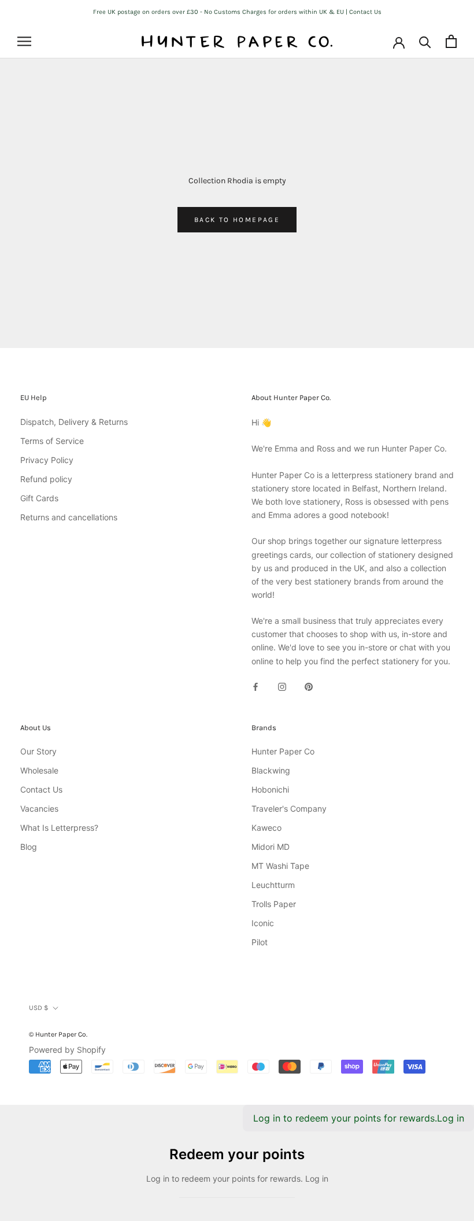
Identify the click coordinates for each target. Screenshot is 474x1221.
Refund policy (46, 479)
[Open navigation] (24, 41)
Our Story (38, 751)
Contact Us (41, 789)
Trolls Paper (273, 904)
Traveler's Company (289, 808)
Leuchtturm (273, 885)
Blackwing (270, 770)
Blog (28, 847)
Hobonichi (270, 789)
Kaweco (266, 827)
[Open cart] (451, 41)
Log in (450, 1118)
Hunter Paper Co (282, 751)
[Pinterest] (309, 686)
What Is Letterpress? (59, 827)
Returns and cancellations (68, 517)
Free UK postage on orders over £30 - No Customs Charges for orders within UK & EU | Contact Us (237, 12)
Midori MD (270, 847)
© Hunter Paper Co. (58, 1034)
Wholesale (39, 770)
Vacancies (39, 808)
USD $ (39, 1008)
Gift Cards (39, 498)
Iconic (262, 923)
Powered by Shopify (67, 1049)
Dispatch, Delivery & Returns (74, 422)
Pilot (259, 942)
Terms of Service (52, 441)
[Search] (425, 41)
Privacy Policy (46, 460)
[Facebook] (255, 686)
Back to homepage (237, 220)
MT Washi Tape (280, 866)
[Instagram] (282, 686)
